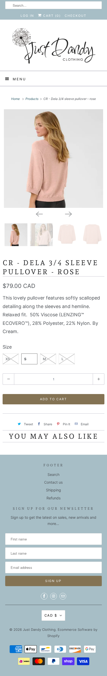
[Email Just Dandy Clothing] (62, 596)
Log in (27, 16)
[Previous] (39, 213)
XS (7, 359)
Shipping (53, 490)
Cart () (51, 16)
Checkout (75, 16)
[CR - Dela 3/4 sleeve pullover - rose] (53, 158)
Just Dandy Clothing (39, 629)
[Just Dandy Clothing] (53, 47)
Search (53, 474)
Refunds (53, 498)
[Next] (68, 213)
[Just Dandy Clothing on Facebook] (44, 596)
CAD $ (50, 615)
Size (7, 347)
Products (32, 99)
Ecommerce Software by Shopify (72, 632)
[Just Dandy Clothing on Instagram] (53, 596)
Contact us (53, 482)
